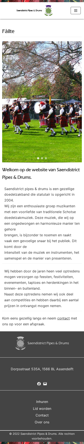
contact (63, 318)
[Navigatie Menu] (76, 10)
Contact (42, 415)
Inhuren (42, 401)
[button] (7, 102)
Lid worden (42, 408)
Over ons (42, 422)
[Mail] (45, 384)
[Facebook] (39, 384)
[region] (42, 103)
